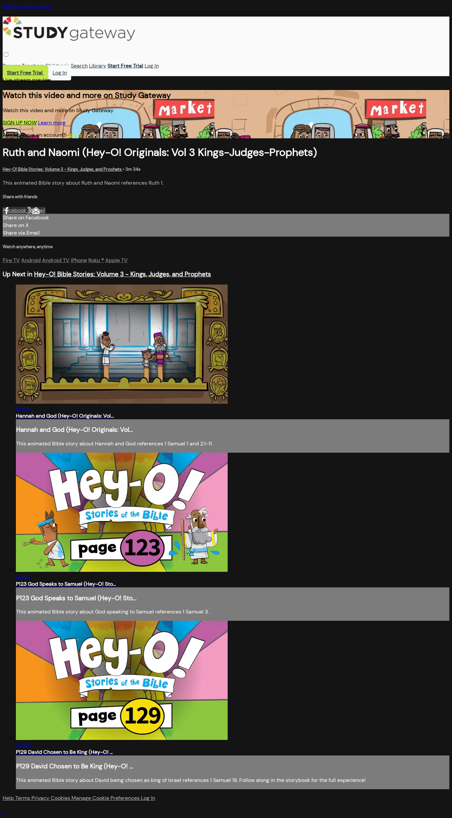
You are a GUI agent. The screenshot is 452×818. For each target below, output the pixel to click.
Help (9, 798)
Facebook (15, 210)
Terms (23, 798)
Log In (152, 65)
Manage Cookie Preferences (106, 798)
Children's (57, 65)
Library (97, 65)
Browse (12, 65)
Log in (74, 134)
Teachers (33, 65)
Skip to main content (28, 6)
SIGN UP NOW (20, 122)
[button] (6, 54)
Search (79, 65)
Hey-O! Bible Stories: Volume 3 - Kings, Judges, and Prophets (63, 169)
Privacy (41, 798)
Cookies (61, 798)
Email (38, 210)
